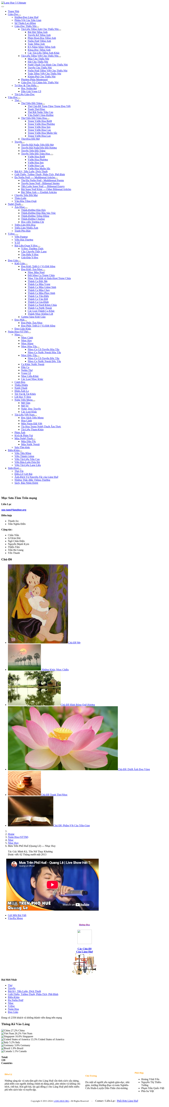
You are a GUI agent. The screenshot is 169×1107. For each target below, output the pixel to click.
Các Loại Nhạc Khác (32, 379)
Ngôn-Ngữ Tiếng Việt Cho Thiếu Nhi (47, 70)
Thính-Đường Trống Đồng (35, 216)
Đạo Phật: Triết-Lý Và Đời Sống (38, 325)
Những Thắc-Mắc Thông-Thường (32, 480)
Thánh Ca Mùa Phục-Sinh (41, 293)
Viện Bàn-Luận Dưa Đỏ (27, 462)
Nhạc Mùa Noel (36, 272)
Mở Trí (24, 405)
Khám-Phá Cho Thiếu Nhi (41, 76)
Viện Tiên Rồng (23, 453)
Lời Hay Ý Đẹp (23, 396)
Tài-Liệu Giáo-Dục (25, 94)
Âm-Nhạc (20, 207)
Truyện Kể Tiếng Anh (39, 35)
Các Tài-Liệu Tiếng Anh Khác (44, 52)
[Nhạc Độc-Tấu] (38, 356)
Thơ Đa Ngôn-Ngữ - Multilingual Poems (42, 180)
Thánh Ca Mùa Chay (39, 290)
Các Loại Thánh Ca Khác (41, 310)
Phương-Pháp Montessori (34, 79)
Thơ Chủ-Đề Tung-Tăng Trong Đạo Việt (49, 106)
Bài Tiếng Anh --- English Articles (39, 192)
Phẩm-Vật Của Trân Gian (28, 20)
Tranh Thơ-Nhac (36, 109)
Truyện (18, 141)
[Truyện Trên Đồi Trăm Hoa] (52, 154)
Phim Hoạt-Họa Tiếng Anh (42, 38)
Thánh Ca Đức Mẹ (38, 281)
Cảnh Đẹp (20, 382)
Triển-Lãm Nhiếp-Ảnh (26, 227)
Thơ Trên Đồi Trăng (31, 103)
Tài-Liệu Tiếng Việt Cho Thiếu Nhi (39, 55)
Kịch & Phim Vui (24, 435)
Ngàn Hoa (13, 1009)
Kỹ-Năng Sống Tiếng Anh (41, 46)
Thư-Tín (19, 471)
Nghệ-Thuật (14, 204)
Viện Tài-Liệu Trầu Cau (27, 459)
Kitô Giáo (20, 263)
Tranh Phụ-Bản (23, 230)
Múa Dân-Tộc (28, 441)
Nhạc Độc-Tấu (29, 355)
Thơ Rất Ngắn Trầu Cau (40, 112)
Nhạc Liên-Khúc (30, 376)
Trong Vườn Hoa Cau (39, 130)
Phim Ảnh (20, 432)
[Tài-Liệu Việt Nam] (35, 415)
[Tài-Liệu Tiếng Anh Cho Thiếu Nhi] (59, 29)
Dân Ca (25, 367)
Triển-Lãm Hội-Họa (25, 224)
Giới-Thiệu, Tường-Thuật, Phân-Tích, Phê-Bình (40, 174)
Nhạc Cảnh (27, 337)
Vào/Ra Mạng (15, 918)
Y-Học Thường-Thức (32, 248)
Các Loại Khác (29, 411)
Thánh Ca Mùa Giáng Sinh (42, 287)
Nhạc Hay (26, 340)
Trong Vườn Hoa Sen (39, 127)
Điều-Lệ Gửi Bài (23, 474)
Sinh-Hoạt (13, 468)
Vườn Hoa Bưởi (36, 156)
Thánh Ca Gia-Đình (38, 302)
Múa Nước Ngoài (30, 444)
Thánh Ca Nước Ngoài (40, 307)
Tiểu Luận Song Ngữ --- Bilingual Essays (43, 186)
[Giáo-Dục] (19, 15)
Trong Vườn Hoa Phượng (41, 124)
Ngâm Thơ (27, 370)
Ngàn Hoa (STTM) (18, 331)
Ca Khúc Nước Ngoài (32, 364)
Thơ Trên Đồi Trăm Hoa (34, 118)
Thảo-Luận (20, 198)
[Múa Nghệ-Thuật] (34, 439)
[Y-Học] (17, 234)
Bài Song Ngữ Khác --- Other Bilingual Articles (46, 189)
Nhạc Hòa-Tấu (29, 346)
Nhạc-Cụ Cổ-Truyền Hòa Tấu (43, 349)
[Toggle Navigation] (2, 6)
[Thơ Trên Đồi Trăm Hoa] (48, 118)
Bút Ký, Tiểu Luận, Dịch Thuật (31, 171)
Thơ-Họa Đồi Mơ (30, 138)
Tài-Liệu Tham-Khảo (32, 429)
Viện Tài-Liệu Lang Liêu (28, 465)
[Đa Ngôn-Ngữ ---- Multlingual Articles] (56, 178)
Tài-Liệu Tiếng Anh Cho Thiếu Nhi (39, 29)
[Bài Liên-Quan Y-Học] (39, 246)
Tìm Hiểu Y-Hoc (30, 254)
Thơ (17, 100)
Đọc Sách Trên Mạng (32, 417)
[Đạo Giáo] (19, 261)
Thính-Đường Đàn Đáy (33, 210)
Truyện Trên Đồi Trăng (33, 150)
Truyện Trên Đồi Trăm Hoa (36, 153)
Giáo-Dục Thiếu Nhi (25, 26)
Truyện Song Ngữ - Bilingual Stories (40, 183)
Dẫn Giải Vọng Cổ (31, 91)
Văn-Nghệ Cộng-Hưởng (40, 115)
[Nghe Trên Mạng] (34, 400)
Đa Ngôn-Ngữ (15, 1000)
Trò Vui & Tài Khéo (25, 394)
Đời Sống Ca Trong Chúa (41, 275)
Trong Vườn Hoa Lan (39, 135)
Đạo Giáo (13, 260)
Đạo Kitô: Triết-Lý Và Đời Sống (38, 266)
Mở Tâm (25, 402)
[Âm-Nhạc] (26, 207)
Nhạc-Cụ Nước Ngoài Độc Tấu (44, 361)
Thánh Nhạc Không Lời (40, 313)
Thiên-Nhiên (21, 385)
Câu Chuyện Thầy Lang (34, 251)
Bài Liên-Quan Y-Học (26, 245)
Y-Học (12, 233)
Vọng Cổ (26, 373)
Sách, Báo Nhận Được (26, 482)
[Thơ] (20, 101)
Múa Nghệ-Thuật (24, 438)
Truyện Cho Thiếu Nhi (40, 67)
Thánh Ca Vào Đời (38, 299)
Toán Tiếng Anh (36, 44)
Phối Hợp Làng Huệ (127, 1100)
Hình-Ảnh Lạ (22, 391)
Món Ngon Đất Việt (31, 423)
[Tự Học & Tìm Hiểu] (37, 86)
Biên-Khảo (13, 450)
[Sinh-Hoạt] (20, 468)
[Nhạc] (21, 335)
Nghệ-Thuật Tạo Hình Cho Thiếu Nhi (48, 64)
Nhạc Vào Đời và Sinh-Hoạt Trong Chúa (49, 278)
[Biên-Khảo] (20, 451)
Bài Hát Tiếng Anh (38, 32)
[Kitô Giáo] (26, 264)
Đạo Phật (19, 319)
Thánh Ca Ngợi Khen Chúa (42, 305)
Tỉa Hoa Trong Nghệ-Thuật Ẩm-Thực (41, 426)
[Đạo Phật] (25, 320)
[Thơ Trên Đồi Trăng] (43, 104)
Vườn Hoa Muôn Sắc (39, 168)
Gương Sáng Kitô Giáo (33, 316)
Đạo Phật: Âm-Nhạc (32, 322)
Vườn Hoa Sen (36, 162)
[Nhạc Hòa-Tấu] (38, 347)
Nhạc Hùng (27, 343)
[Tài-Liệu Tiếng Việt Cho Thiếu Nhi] (59, 56)
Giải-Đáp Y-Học (29, 257)
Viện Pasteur (21, 236)
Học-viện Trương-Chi (32, 221)
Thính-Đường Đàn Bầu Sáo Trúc (38, 213)
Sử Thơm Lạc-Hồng (25, 23)
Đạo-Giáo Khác (23, 328)
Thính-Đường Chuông (33, 219)
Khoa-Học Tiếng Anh (39, 49)
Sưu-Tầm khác (22, 447)
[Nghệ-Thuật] (22, 204)
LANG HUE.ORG (61, 1101)
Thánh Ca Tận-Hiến (38, 296)
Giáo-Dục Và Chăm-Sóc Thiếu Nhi (39, 82)
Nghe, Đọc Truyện (31, 408)
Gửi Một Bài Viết (17, 915)
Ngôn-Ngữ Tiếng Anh (39, 41)
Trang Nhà (13, 11)
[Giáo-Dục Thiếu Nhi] (37, 27)
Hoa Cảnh (26, 420)
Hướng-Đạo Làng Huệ (26, 17)
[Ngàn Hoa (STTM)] (29, 332)
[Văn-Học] (19, 98)
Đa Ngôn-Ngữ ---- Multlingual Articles (35, 177)
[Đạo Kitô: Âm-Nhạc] (44, 270)
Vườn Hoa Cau (36, 165)
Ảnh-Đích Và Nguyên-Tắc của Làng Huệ (36, 477)
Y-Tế (17, 242)
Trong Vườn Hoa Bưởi (40, 121)
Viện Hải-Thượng (24, 239)
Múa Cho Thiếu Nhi (38, 58)
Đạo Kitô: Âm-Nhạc (32, 269)
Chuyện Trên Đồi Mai (26, 195)
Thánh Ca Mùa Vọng (39, 284)
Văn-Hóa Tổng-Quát (25, 201)
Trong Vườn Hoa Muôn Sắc (42, 132)
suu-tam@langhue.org (13, 509)
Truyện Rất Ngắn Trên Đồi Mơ (37, 144)
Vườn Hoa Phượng (38, 159)
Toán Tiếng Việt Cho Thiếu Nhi (44, 73)
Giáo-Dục (13, 14)
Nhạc (17, 334)
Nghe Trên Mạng (24, 399)
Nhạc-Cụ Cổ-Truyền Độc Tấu (43, 358)
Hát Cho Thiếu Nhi (38, 61)
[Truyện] (23, 142)
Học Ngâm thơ (29, 88)
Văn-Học (13, 97)
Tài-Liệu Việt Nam (24, 414)
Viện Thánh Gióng (24, 456)
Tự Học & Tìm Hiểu (25, 85)
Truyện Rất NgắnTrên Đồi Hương (39, 147)
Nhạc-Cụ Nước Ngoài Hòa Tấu (44, 352)
